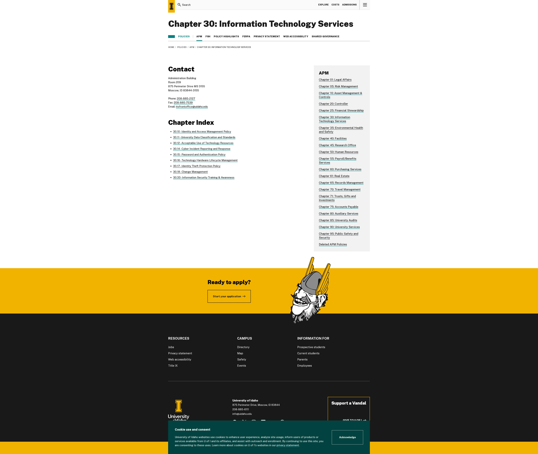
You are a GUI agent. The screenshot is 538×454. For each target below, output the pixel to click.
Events (241, 365)
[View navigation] (365, 5)
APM (199, 36)
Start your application (227, 296)
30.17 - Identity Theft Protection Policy (196, 165)
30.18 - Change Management (190, 171)
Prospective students (311, 347)
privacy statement (288, 445)
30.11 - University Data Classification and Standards (204, 137)
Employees (304, 365)
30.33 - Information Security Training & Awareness (203, 177)
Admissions (349, 4)
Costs (335, 4)
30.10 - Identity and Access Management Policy (202, 131)
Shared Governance (325, 36)
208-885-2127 (186, 98)
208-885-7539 (183, 102)
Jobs (171, 347)
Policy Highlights (226, 36)
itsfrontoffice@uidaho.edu (192, 106)
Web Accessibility (295, 36)
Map (240, 353)
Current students (308, 353)
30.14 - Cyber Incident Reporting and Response (201, 148)
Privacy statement (267, 36)
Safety (241, 359)
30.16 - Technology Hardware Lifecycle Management (205, 160)
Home (171, 47)
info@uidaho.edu (242, 413)
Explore (323, 4)
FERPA (246, 36)
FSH (208, 36)
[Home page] (171, 6)
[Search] (179, 4)
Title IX (173, 365)
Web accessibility (179, 359)
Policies (184, 36)
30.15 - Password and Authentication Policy (199, 154)
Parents (302, 359)
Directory (243, 347)
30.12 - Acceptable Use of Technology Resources (203, 143)
